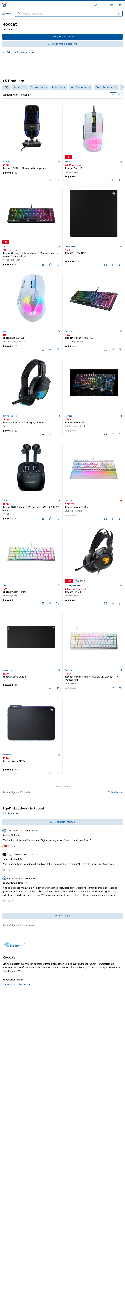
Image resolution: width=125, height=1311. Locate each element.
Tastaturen (24, 984)
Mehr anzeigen (62, 915)
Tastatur (6, 246)
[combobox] (6, 87)
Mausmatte (70, 246)
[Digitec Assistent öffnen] (111, 5)
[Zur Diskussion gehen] (62, 838)
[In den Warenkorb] (57, 179)
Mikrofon (6, 161)
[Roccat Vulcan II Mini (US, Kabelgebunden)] (31, 566)
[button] (59, 161)
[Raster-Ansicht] (113, 94)
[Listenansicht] (119, 94)
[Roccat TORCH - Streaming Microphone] (31, 143)
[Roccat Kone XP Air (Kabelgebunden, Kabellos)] (31, 312)
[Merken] (50, 179)
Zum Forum (8, 813)
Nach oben (117, 792)
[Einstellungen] (95, 5)
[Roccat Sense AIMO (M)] (31, 736)
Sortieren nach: (10, 94)
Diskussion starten (65, 822)
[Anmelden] (104, 5)
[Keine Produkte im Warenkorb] (119, 5)
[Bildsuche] (119, 14)
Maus (67, 162)
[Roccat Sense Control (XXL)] (31, 651)
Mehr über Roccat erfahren (20, 52)
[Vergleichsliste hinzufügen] (43, 179)
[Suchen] (19, 13)
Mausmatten (9, 984)
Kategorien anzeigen (62, 36)
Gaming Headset (9, 416)
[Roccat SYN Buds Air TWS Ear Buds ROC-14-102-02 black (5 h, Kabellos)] (31, 481)
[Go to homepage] (4, 5)
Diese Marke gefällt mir (64, 43)
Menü (9, 13)
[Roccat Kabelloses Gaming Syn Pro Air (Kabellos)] (31, 397)
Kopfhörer (6, 500)
